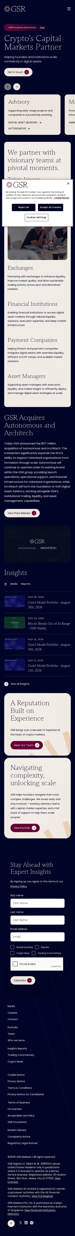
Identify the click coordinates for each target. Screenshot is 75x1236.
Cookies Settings (36, 217)
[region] (37, 203)
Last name (16, 912)
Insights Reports (17, 1048)
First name (16, 895)
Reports (25, 584)
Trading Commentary (49, 953)
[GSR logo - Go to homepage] (15, 9)
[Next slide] (16, 86)
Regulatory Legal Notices (23, 1143)
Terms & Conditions (20, 1088)
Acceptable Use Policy (21, 1115)
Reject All (23, 207)
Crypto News (23, 953)
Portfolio (13, 1027)
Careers (12, 1013)
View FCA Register (42, 1196)
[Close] (68, 183)
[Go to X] (20, 1222)
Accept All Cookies (50, 207)
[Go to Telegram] (31, 1223)
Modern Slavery (17, 1130)
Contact (13, 1019)
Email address (18, 929)
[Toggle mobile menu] (69, 8)
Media (14, 584)
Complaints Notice (19, 1136)
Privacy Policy (18, 886)
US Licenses (15, 1109)
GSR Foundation (17, 1122)
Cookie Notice (16, 1075)
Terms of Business (19, 1102)
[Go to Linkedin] (26, 1222)
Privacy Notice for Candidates (26, 1094)
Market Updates (24, 947)
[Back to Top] (11, 1223)
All (5, 584)
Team (11, 1034)
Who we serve (16, 1040)
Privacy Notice (16, 1081)
